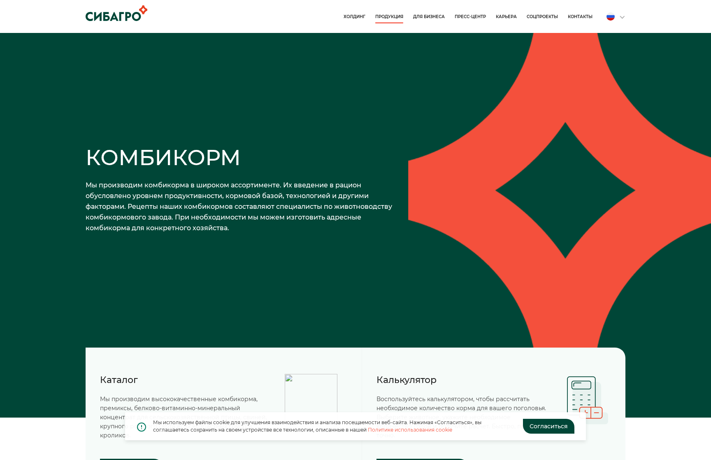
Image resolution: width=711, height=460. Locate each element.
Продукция (389, 16)
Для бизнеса (429, 16)
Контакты (580, 16)
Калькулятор (406, 379)
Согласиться (549, 426)
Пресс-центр (470, 16)
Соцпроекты (542, 16)
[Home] (116, 13)
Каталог (119, 379)
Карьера (506, 16)
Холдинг (354, 16)
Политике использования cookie (410, 430)
